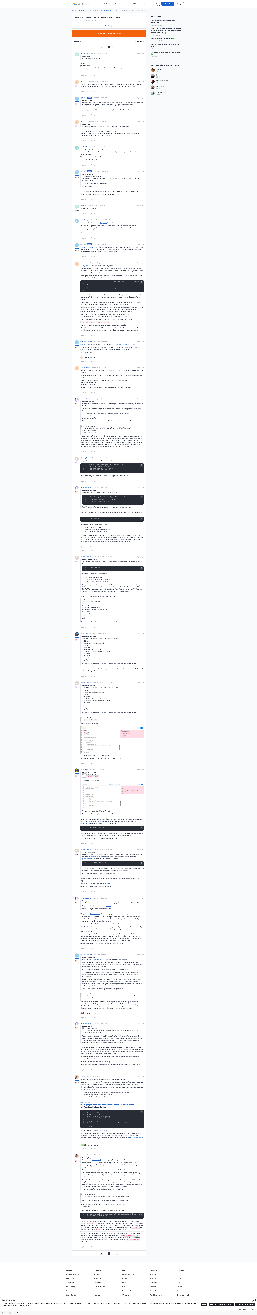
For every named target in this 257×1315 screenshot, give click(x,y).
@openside (103, 223)
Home (74, 10)
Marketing (97, 1278)
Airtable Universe (156, 1295)
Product (97, 1274)
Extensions (70, 1283)
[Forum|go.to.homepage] (81, 4)
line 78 (114, 319)
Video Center (126, 1283)
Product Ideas (119, 4)
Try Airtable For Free (184, 1295)
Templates (153, 1291)
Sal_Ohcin (83, 81)
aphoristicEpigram (162, 81)
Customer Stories (128, 1291)
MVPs (135, 4)
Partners (153, 1274)
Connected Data (72, 1295)
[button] (167, 4)
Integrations (70, 1278)
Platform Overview (72, 1274)
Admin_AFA (84, 147)
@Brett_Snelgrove (87, 247)
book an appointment (136, 1138)
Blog (178, 1283)
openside (83, 98)
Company (180, 1270)
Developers (154, 1283)
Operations (98, 1283)
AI (66, 1291)
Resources (154, 1270)
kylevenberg (160, 86)
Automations (155, 49)
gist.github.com (85, 1102)
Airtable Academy (128, 1274)
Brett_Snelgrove (85, 220)
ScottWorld (159, 92)
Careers (179, 1278)
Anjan (82, 263)
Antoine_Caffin (85, 53)
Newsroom (181, 1291)
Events (128, 4)
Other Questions (156, 35)
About (179, 1274)
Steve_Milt (83, 206)
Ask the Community (93, 10)
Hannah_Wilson (85, 367)
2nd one (108, 884)
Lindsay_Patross (85, 458)
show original (102, 1130)
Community (81, 10)
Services (153, 1278)
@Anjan (82, 344)
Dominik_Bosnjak (85, 399)
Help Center (151, 4)
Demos (124, 1287)
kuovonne (83, 1076)
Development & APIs (107, 10)
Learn (124, 1270)
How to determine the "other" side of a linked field (166, 52)
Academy (142, 4)
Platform (69, 1270)
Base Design (154, 57)
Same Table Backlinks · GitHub (125, 344)
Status (179, 1287)
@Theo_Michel (85, 823)
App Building (70, 1287)
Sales (96, 1291)
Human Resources (100, 1287)
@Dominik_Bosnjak (97, 821)
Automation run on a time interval (161, 38)
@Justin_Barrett (95, 914)
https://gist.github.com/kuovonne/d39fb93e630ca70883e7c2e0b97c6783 (107, 1105)
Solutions (97, 1270)
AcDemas (159, 69)
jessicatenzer (160, 75)
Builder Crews (108, 4)
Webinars (125, 1295)
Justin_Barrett (84, 633)
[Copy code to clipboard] (141, 282)
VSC (139, 444)
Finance (97, 1295)
